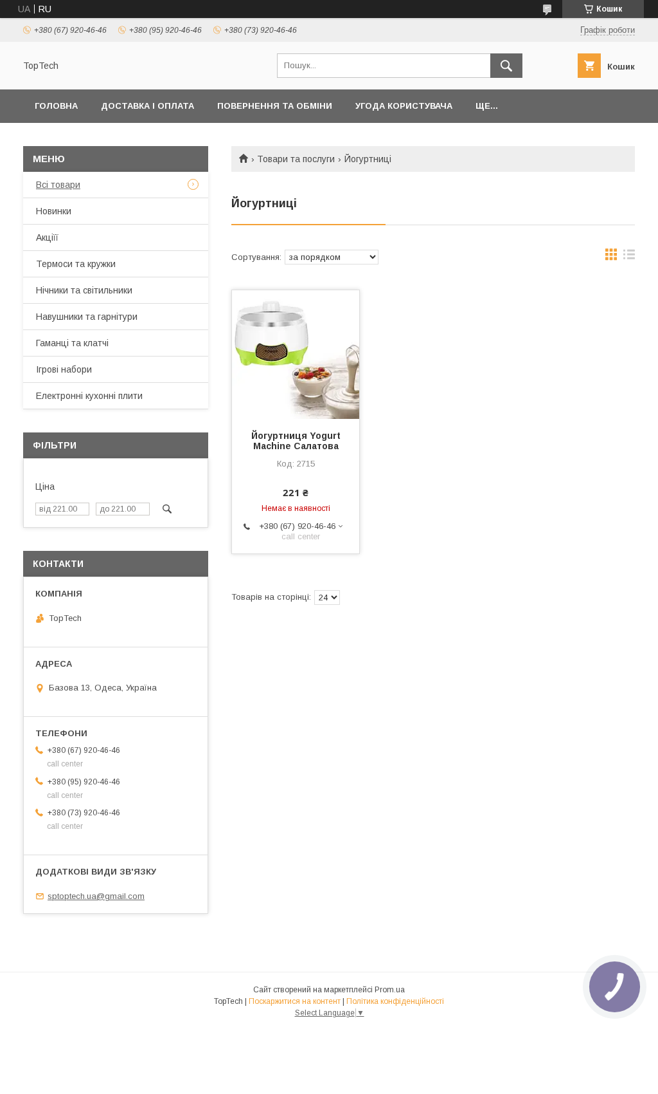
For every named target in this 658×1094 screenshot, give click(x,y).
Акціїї (47, 237)
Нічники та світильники (84, 290)
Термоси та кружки (76, 264)
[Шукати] (506, 65)
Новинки (53, 211)
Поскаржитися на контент (295, 1001)
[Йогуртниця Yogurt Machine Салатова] (295, 354)
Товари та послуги (296, 159)
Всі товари (58, 185)
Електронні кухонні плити (89, 396)
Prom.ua (390, 989)
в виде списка (629, 257)
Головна (56, 106)
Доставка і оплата (147, 106)
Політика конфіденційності (395, 1001)
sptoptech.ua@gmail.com (96, 896)
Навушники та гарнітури (87, 316)
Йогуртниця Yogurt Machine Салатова (296, 441)
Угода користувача (403, 106)
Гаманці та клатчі (72, 343)
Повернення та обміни (274, 106)
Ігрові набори (64, 369)
